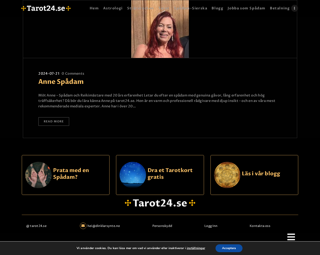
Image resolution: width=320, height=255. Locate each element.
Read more (54, 121)
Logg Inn (210, 226)
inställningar (196, 248)
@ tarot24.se (36, 226)
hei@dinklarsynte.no (104, 226)
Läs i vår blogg (261, 174)
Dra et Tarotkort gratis (170, 174)
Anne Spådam (61, 82)
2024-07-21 (48, 73)
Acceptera (229, 248)
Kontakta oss (260, 226)
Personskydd (162, 226)
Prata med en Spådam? (71, 174)
